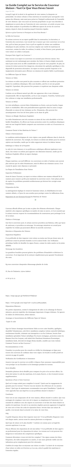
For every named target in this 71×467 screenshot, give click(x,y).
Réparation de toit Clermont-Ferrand (18, 197)
